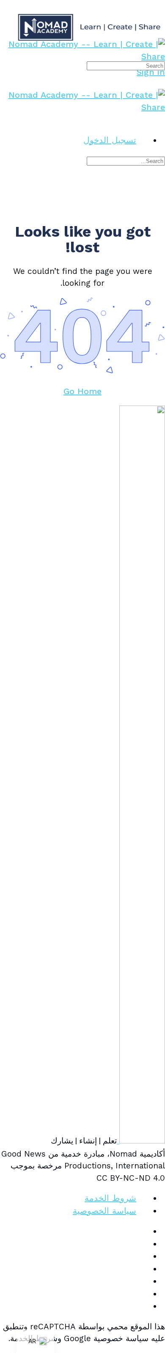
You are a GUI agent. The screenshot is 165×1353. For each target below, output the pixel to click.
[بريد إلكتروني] (142, 1231)
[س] (142, 1306)
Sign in (151, 72)
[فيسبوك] (142, 1243)
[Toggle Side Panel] (159, 6)
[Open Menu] (159, 34)
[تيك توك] (142, 1281)
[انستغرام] (142, 1256)
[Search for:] (126, 65)
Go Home (82, 391)
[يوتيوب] (142, 1293)
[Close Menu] (159, 119)
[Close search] (159, 190)
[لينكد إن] (142, 1268)
